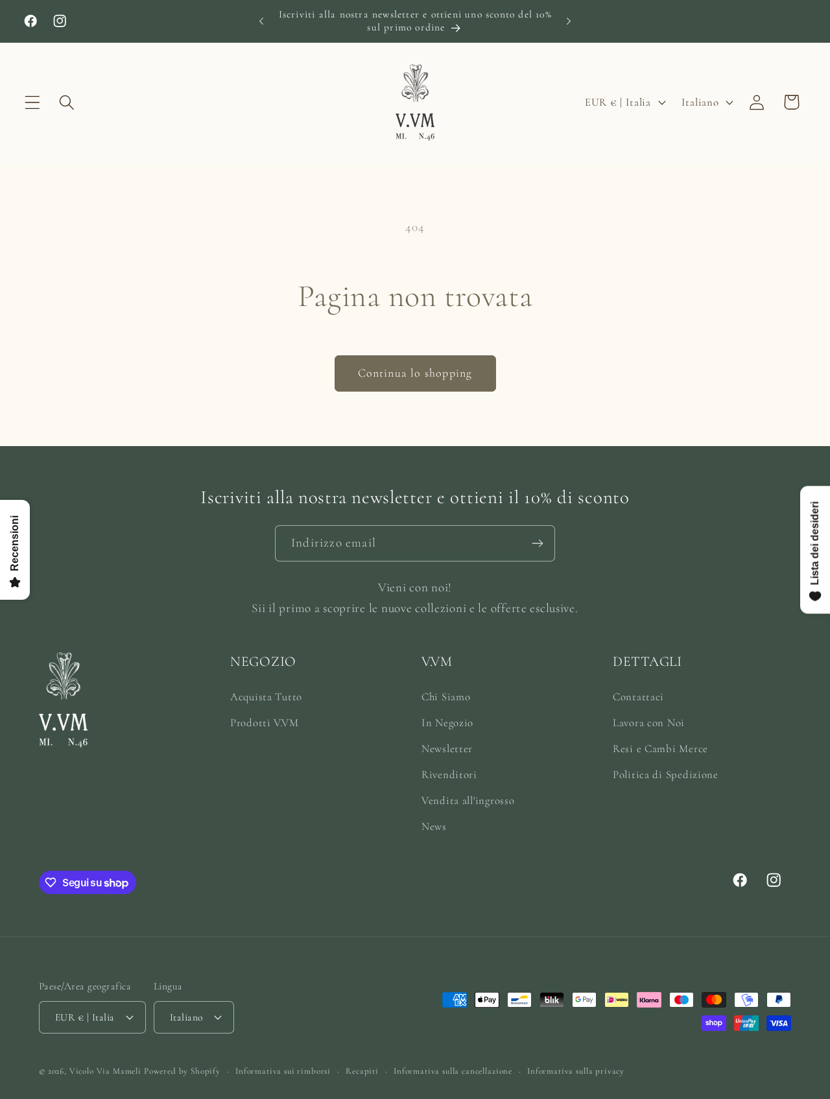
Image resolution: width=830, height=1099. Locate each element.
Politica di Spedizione (665, 774)
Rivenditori (449, 774)
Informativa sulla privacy (575, 1070)
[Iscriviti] (537, 543)
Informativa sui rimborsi (283, 1070)
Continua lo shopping (415, 373)
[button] (33, 102)
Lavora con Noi (649, 722)
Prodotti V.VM (264, 722)
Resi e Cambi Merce (660, 748)
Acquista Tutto (266, 696)
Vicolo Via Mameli (105, 1070)
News (434, 826)
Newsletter (447, 748)
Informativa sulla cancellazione (453, 1070)
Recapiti (362, 1070)
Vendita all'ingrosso (467, 800)
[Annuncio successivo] (568, 21)
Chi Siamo (445, 696)
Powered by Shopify (182, 1070)
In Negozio (447, 722)
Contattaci (638, 696)
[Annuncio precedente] (261, 21)
